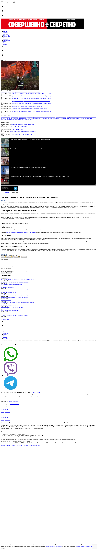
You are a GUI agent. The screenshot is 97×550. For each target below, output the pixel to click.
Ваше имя (3, 266)
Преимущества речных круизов (8, 292)
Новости (5, 332)
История (5, 338)
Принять (3, 548)
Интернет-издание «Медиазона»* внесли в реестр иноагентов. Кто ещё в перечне (31, 111)
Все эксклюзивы (5, 137)
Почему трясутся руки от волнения (9, 310)
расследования (76, 118)
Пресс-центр (6, 333)
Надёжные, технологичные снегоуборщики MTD (12, 284)
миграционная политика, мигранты (21, 119)
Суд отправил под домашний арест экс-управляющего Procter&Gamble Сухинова (31, 98)
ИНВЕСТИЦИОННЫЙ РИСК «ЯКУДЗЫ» (21, 134)
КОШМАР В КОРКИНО (18, 129)
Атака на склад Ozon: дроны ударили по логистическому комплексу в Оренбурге (20, 92)
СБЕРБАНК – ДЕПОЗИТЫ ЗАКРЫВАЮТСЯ (22, 124)
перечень (28, 422)
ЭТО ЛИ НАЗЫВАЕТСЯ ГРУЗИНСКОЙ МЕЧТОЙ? (23, 131)
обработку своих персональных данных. (85, 546)
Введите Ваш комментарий (7, 271)
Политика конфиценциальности (8, 445)
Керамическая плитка (6, 300)
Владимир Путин (61, 117)
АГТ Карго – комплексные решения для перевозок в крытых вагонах (17, 302)
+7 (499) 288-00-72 (14, 404)
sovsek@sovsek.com (13, 401)
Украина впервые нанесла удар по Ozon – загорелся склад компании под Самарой (31, 103)
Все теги (3, 120)
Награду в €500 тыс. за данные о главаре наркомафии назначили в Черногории (31, 101)
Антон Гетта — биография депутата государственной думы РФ (16, 294)
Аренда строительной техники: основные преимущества (14, 312)
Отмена (2, 272)
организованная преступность (84, 117)
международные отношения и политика (62, 118)
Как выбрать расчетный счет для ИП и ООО (11, 305)
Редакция (5, 335)
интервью (32, 119)
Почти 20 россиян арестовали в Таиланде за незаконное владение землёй (29, 108)
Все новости (4, 113)
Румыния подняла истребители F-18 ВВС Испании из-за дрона (27, 106)
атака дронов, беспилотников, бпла (13, 117)
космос (2, 117)
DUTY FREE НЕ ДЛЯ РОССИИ (19, 126)
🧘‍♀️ (26, 256)
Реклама (5, 334)
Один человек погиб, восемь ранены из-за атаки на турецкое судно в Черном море (32, 96)
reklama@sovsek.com (5, 412)
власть (75, 117)
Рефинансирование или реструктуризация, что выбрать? (14, 297)
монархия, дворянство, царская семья (31, 117)
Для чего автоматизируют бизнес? (9, 317)
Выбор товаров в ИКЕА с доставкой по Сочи (12, 307)
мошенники (4, 119)
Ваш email (3, 268)
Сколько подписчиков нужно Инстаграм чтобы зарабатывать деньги (17, 279)
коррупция (9, 119)
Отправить (8, 272)
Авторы (5, 337)
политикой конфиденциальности (54, 546)
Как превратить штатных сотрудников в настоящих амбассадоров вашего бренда (20, 289)
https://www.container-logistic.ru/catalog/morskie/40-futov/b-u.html (21, 232)
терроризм (34, 118)
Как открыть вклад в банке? (7, 287)
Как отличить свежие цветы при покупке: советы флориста (15, 282)
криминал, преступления (86, 118)
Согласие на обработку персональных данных (28, 445)
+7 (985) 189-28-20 (36, 392)
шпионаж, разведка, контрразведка (48, 117)
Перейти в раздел (5, 319)
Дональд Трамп (70, 117)
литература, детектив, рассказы (45, 118)
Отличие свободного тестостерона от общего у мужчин (14, 315)
